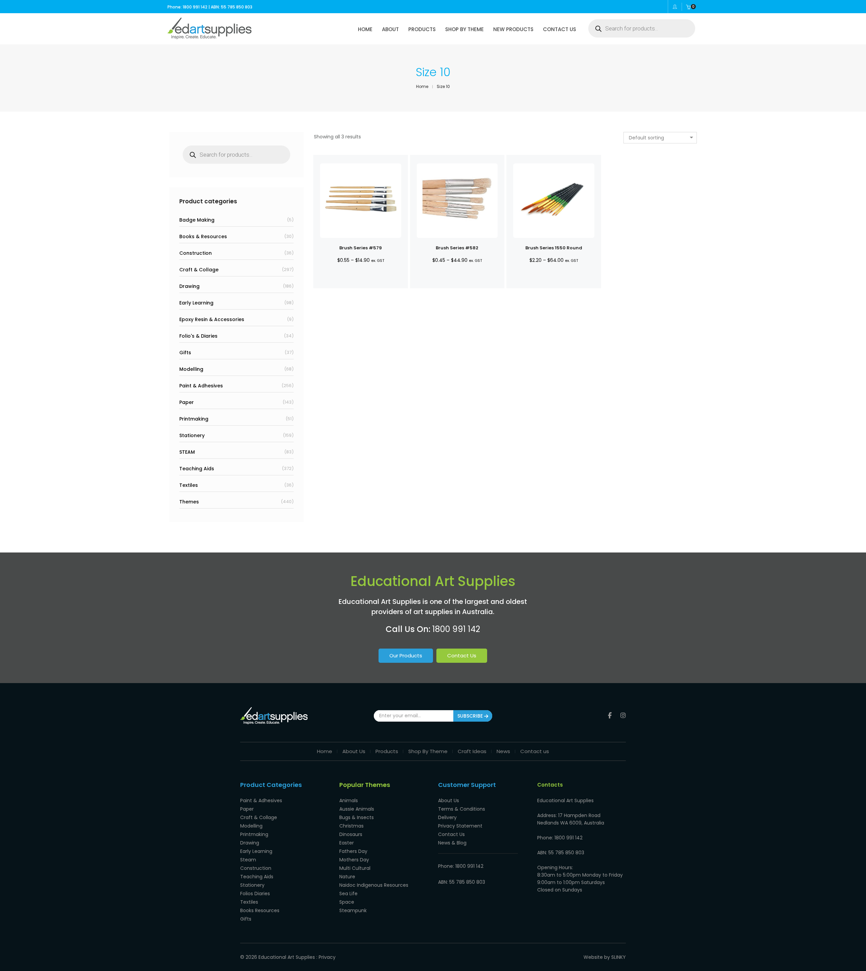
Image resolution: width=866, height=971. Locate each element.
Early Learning (196, 302)
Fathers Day (353, 851)
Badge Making (196, 220)
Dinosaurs (350, 834)
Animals (348, 800)
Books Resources (259, 910)
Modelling (191, 369)
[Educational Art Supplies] (209, 36)
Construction (195, 253)
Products (386, 751)
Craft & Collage (199, 269)
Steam (248, 859)
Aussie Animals (356, 809)
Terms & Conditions (461, 809)
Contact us (534, 751)
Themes (189, 501)
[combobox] (660, 137)
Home (324, 751)
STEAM (187, 452)
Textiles (188, 485)
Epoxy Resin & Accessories (211, 319)
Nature (347, 876)
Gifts (185, 352)
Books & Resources (203, 236)
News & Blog (452, 842)
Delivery (447, 817)
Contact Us (461, 655)
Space (346, 902)
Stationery (192, 435)
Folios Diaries (255, 893)
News (503, 751)
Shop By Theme (428, 751)
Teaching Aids (196, 468)
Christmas (351, 825)
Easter (346, 842)
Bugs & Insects (356, 817)
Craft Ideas (472, 751)
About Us (353, 751)
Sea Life (348, 893)
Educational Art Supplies (286, 957)
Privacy (327, 957)
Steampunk (353, 910)
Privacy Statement (460, 825)
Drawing (189, 286)
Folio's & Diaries (198, 336)
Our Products (405, 655)
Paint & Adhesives (201, 385)
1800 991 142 (456, 629)
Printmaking (193, 418)
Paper (186, 402)
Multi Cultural (354, 868)
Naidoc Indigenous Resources (373, 885)
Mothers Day (354, 859)
